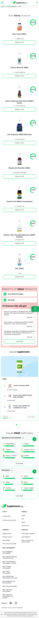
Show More (31, 417)
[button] (16, 424)
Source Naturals (20, 72)
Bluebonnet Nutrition (20, 172)
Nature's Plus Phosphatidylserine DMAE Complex (19, 236)
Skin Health (11, 300)
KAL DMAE (19, 268)
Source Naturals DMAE (19, 67)
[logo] (20, 2)
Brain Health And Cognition (15, 294)
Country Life (20, 206)
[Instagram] (16, 603)
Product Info (19, 42)
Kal (20, 273)
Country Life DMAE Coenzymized (19, 201)
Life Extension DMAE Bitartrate (19, 134)
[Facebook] (11, 603)
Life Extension (20, 139)
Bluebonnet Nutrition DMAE (19, 168)
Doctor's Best (11, 400)
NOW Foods (20, 39)
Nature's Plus (20, 239)
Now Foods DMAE (19, 34)
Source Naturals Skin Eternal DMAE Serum (19, 102)
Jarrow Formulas (12, 390)
